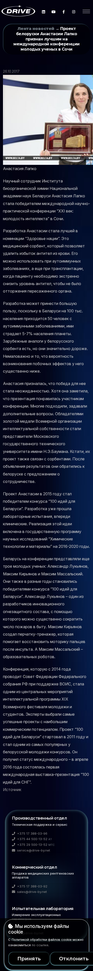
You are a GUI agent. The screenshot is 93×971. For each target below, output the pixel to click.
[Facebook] (63, 11)
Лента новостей (35, 28)
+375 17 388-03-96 (31, 833)
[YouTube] (53, 11)
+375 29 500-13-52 (35, 845)
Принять (29, 959)
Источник (12, 789)
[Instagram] (73, 11)
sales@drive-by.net (31, 892)
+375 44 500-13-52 (34, 839)
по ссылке (40, 945)
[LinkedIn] (43, 11)
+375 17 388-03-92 (31, 886)
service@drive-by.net (33, 850)
